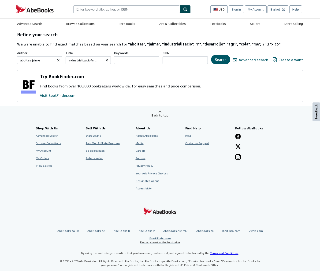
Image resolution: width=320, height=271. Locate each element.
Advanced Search (29, 24)
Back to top (160, 115)
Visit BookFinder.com (57, 95)
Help (295, 9)
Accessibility (144, 188)
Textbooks (218, 24)
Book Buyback (95, 150)
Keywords (121, 53)
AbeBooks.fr (122, 231)
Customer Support (197, 143)
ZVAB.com (256, 231)
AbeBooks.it (147, 231)
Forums (140, 158)
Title (69, 53)
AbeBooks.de (96, 231)
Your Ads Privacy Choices (152, 173)
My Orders (42, 158)
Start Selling (293, 24)
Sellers (255, 24)
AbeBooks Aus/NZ (175, 231)
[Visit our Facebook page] (238, 136)
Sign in (236, 9)
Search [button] (221, 59)
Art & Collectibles (172, 24)
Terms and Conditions (224, 253)
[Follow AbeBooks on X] (238, 147)
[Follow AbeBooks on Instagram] (238, 157)
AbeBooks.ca (205, 231)
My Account (256, 9)
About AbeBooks (147, 135)
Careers (140, 150)
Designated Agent (147, 181)
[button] (58, 60)
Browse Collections (80, 24)
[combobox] (126, 9)
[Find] (185, 9)
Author (22, 53)
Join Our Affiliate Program (103, 143)
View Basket (44, 165)
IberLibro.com (231, 231)
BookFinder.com (160, 240)
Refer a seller (94, 158)
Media (140, 143)
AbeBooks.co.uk (68, 231)
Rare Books (127, 24)
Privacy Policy (144, 165)
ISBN (166, 53)
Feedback (316, 111)
